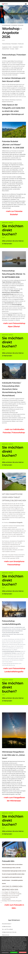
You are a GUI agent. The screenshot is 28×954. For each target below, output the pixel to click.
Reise (11, 163)
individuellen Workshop (8, 412)
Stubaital (19, 180)
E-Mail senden (7, 244)
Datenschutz (5, 935)
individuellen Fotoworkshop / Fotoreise (12, 400)
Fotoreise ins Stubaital (17, 151)
